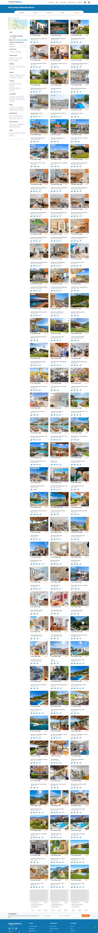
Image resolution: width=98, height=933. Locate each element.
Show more (16, 60)
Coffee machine (13, 77)
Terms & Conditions (33, 926)
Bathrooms (12, 46)
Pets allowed (12, 96)
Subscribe (85, 915)
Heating (22, 66)
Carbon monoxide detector (15, 126)
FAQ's (72, 928)
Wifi (14, 66)
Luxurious (11, 133)
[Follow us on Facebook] (9, 928)
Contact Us (80, 2)
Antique (23, 133)
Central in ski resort (13, 109)
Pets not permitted (20, 96)
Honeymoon (17, 133)
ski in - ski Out (12, 107)
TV (21, 116)
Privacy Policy (32, 928)
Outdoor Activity (13, 118)
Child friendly (12, 99)
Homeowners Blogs (54, 928)
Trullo (11, 60)
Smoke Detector (13, 124)
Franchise (73, 930)
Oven (23, 75)
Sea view (18, 83)
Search (77, 12)
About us (72, 926)
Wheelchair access (20, 99)
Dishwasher (18, 75)
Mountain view (12, 83)
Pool (10, 66)
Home (9, 18)
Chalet (20, 58)
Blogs (57, 2)
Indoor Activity (17, 116)
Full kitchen (12, 75)
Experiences (51, 2)
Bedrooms (12, 44)
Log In (51, 930)
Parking (18, 66)
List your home (63, 2)
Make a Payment (72, 2)
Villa (16, 58)
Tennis (11, 116)
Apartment (12, 58)
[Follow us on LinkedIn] (16, 928)
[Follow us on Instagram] (12, 928)
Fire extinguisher (21, 124)
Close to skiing (19, 107)
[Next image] (47, 27)
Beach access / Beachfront (15, 88)
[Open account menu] (88, 2)
